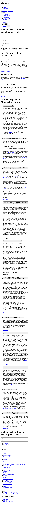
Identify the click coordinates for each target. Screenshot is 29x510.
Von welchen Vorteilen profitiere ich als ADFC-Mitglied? (15, 138)
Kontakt (5, 475)
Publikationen (6, 472)
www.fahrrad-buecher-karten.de (10, 409)
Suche (4, 26)
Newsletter (5, 8)
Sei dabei (5, 19)
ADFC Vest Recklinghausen (9, 15)
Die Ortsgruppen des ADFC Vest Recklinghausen (14, 464)
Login (4, 22)
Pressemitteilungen (7, 487)
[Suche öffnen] (2, 12)
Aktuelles (5, 14)
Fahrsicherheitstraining (8, 458)
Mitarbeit (5, 471)
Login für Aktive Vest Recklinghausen (11, 493)
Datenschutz (6, 500)
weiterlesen (5, 135)
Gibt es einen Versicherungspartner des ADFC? (13, 317)
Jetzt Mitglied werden (5, 71)
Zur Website (3, 82)
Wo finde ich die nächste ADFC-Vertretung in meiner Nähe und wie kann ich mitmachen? (16, 168)
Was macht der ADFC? (8, 105)
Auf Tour (11, 384)
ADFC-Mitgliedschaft (8, 479)
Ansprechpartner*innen (8, 488)
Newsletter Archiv (7, 465)
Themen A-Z (6, 453)
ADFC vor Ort (6, 470)
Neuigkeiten (6, 444)
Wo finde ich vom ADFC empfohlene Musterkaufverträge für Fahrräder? (15, 413)
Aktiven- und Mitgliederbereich (10, 492)
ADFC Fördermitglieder (8, 474)
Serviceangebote (7, 18)
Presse (4, 20)
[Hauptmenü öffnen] (4, 12)
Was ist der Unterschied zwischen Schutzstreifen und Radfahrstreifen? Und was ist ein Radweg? (16, 278)
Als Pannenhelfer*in (7, 484)
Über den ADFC (7, 469)
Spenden (5, 7)
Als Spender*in (6, 480)
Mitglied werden (7, 6)
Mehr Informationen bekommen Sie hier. (15, 361)
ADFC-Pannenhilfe (11, 152)
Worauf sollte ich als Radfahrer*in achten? (12, 241)
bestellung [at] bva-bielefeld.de (10, 408)
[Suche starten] (2, 440)
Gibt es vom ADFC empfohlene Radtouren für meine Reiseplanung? (16, 367)
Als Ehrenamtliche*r (8, 481)
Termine (5, 445)
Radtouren (5, 447)
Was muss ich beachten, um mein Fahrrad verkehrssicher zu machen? (16, 203)
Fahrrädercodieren (7, 456)
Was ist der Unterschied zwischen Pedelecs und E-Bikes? (16, 332)
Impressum (5, 499)
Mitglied (11, 132)
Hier (27, 161)
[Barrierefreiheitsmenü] (1, 12)
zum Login (3, 96)
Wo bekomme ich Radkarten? (10, 389)
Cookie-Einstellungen (8, 501)
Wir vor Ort (6, 17)
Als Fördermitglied (7, 482)
